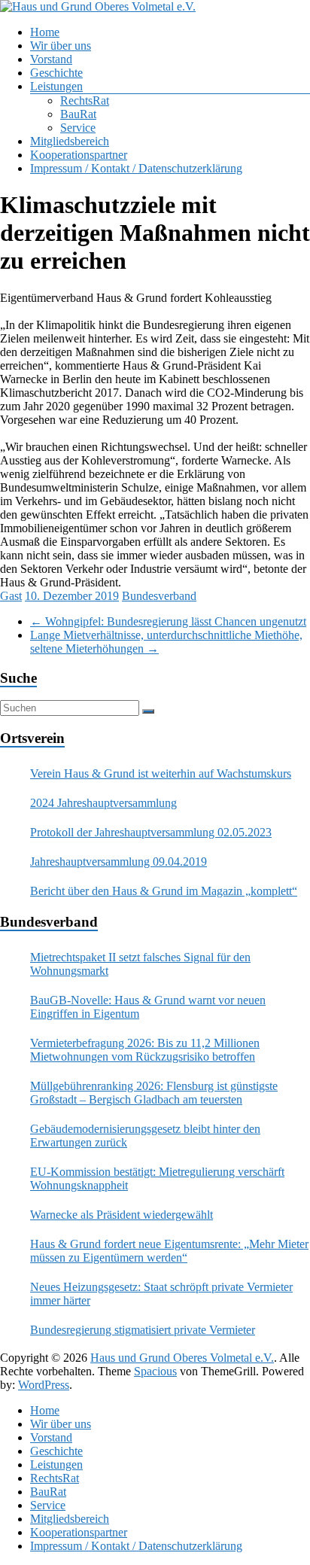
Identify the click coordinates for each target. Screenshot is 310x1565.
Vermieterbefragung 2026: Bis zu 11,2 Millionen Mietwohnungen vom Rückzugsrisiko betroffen (145, 1050)
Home (44, 32)
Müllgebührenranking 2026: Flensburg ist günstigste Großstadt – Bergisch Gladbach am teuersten (154, 1092)
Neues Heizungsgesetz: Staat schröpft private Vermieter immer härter (161, 1293)
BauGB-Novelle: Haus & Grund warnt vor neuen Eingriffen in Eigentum (148, 1007)
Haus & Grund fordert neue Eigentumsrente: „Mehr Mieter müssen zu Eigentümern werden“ (169, 1251)
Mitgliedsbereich (69, 141)
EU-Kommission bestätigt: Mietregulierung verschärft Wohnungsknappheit (157, 1178)
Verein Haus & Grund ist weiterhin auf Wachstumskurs (160, 773)
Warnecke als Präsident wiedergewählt (121, 1214)
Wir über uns (60, 45)
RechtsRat (84, 100)
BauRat (78, 114)
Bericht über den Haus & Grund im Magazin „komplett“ (163, 890)
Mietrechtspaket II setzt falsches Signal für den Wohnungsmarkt (140, 964)
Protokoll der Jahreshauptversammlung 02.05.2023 (151, 832)
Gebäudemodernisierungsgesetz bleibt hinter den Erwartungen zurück (145, 1135)
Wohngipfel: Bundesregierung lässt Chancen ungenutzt (168, 621)
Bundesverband (159, 595)
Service (78, 127)
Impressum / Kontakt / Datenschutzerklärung (136, 168)
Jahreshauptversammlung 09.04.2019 (118, 861)
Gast (11, 595)
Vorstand (51, 59)
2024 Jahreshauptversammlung (103, 802)
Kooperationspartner (78, 154)
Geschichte (56, 72)
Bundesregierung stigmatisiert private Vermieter (142, 1329)
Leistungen (56, 86)
